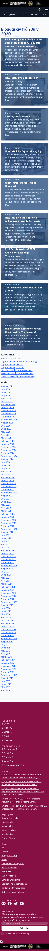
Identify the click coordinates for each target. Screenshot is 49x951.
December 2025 (8, 410)
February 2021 (8, 587)
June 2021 (6, 574)
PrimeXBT (9, 728)
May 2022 (5, 541)
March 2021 (6, 584)
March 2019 (6, 657)
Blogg (4, 859)
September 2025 (9, 419)
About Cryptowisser (10, 358)
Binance (8, 732)
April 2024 (6, 471)
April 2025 (6, 435)
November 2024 (9, 450)
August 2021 (7, 568)
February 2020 (8, 623)
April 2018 (6, 690)
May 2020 (6, 614)
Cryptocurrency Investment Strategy (19, 361)
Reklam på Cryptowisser (13, 888)
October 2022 (7, 526)
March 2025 (7, 438)
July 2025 (5, 426)
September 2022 (9, 529)
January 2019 (7, 663)
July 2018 (5, 681)
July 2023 (5, 498)
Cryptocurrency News (12, 364)
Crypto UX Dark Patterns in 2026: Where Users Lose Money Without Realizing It (21, 776)
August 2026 (7, 386)
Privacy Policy (23, 933)
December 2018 (8, 666)
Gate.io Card (10, 757)
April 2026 (6, 398)
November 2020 (9, 596)
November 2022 (8, 523)
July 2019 (5, 644)
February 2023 (8, 514)
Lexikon (5, 851)
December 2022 (8, 520)
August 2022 (7, 532)
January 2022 (7, 553)
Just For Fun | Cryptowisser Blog (17, 370)
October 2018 (7, 672)
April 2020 (6, 617)
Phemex (8, 740)
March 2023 (7, 511)
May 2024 (6, 468)
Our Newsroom (9, 875)
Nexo (6, 736)
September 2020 (9, 602)
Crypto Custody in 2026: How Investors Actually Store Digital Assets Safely (21, 800)
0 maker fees (8, 834)
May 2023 (5, 505)
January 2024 (7, 480)
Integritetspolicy (9, 855)
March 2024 (7, 474)
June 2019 (6, 647)
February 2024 (8, 477)
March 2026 (7, 401)
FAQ (3, 847)
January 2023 (7, 517)
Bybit (6, 723)
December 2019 (8, 629)
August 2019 (7, 641)
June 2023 (6, 502)
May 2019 (5, 650)
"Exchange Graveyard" (13, 863)
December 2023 (8, 483)
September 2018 (9, 675)
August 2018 (7, 678)
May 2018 (5, 687)
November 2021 (8, 559)
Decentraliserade (10, 818)
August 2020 (7, 605)
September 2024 (9, 456)
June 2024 (6, 465)
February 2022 (8, 550)
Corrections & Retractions (14, 884)
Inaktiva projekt (9, 867)
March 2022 (7, 547)
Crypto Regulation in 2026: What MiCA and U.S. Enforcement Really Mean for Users (24, 807)
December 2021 (8, 556)
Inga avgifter (8, 826)
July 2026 (5, 389)
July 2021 (5, 571)
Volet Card (9, 761)
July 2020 (6, 608)
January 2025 (7, 444)
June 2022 (6, 538)
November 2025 (8, 413)
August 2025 (7, 422)
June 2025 (6, 429)
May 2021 (5, 578)
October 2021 (7, 562)
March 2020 (7, 620)
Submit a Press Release (13, 892)
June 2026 (6, 392)
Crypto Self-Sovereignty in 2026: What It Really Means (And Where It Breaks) (21, 783)
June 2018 (6, 684)
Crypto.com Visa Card (14, 765)
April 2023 (6, 508)
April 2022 (6, 544)
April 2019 (5, 654)
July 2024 (6, 462)
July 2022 (5, 535)
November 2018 (8, 669)
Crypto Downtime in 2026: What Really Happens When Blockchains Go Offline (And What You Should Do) (23, 791)
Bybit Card (9, 753)
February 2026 (8, 404)
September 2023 (9, 492)
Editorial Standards (11, 880)
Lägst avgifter (8, 822)
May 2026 (5, 395)
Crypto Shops (8, 838)
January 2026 (7, 407)
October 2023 (7, 489)
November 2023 (8, 486)
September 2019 (9, 638)
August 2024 (7, 459)
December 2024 (8, 447)
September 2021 (9, 565)
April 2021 (5, 581)
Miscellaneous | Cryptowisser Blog (17, 373)
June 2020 (6, 611)
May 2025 (5, 432)
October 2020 (7, 599)
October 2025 (7, 416)
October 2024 (7, 453)
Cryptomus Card (12, 749)
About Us (6, 871)
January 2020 (7, 626)
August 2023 (7, 495)
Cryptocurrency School (12, 367)
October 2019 (7, 635)
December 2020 (8, 593)
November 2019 (8, 632)
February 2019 (8, 660)
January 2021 (7, 590)
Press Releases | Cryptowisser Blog (18, 376)
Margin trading (9, 830)
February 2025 (8, 441)
